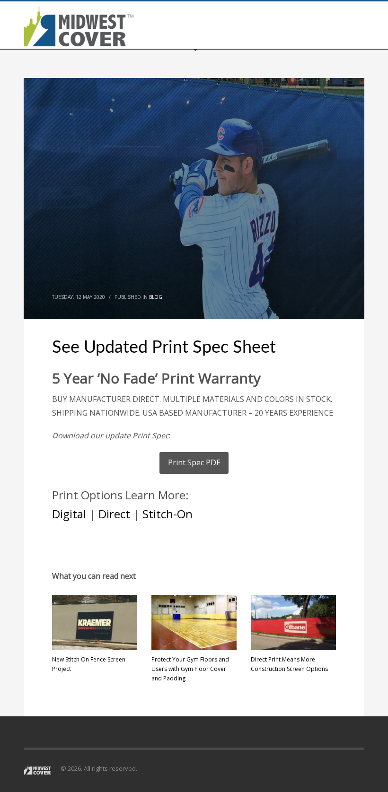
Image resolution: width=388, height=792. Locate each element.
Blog (155, 297)
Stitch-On (167, 514)
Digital (69, 514)
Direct (114, 514)
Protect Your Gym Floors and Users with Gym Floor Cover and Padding (190, 668)
